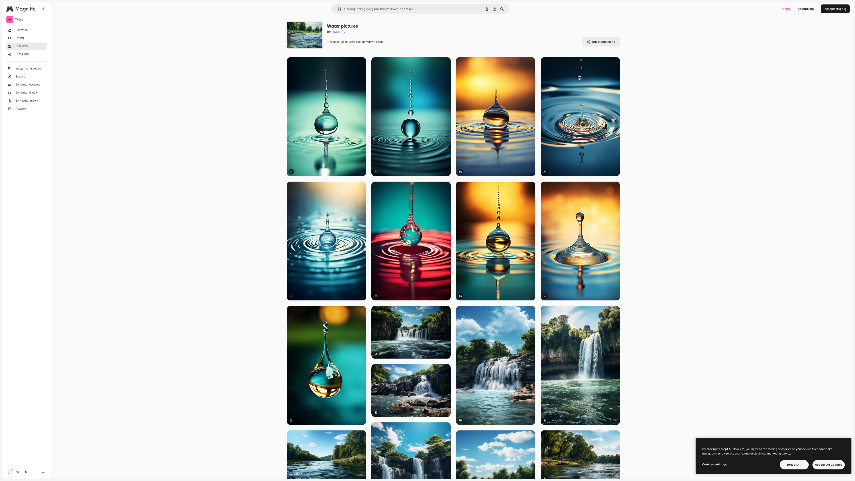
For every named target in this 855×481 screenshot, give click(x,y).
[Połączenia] (9, 472)
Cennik (785, 9)
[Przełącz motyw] (25, 472)
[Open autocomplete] (338, 9)
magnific (339, 31)
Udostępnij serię (603, 42)
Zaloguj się (806, 9)
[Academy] (17, 472)
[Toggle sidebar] (43, 8)
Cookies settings (714, 464)
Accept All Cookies (828, 465)
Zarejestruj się (835, 9)
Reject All (794, 465)
